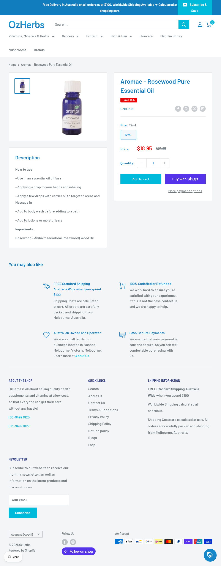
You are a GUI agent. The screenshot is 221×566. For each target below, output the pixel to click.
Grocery (68, 36)
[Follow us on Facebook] (65, 542)
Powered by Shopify (22, 550)
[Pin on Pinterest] (186, 108)
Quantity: (127, 163)
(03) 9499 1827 (19, 426)
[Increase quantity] (164, 163)
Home (13, 64)
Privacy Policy (98, 417)
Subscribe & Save (198, 8)
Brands (39, 50)
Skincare (146, 36)
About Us (82, 356)
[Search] (183, 24)
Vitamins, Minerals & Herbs (29, 36)
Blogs (92, 438)
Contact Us (96, 403)
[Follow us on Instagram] (73, 542)
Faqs (91, 445)
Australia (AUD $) (22, 534)
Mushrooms (17, 50)
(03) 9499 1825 (19, 417)
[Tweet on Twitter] (194, 108)
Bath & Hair (118, 36)
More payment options (185, 191)
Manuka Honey (171, 36)
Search (93, 389)
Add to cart (140, 179)
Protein (92, 36)
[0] (209, 24)
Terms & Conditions (103, 410)
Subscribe (23, 513)
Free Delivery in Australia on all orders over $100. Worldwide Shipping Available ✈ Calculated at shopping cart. (110, 8)
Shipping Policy (99, 423)
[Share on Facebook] (178, 108)
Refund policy (98, 431)
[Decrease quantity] (141, 163)
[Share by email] (203, 108)
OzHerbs (126, 109)
